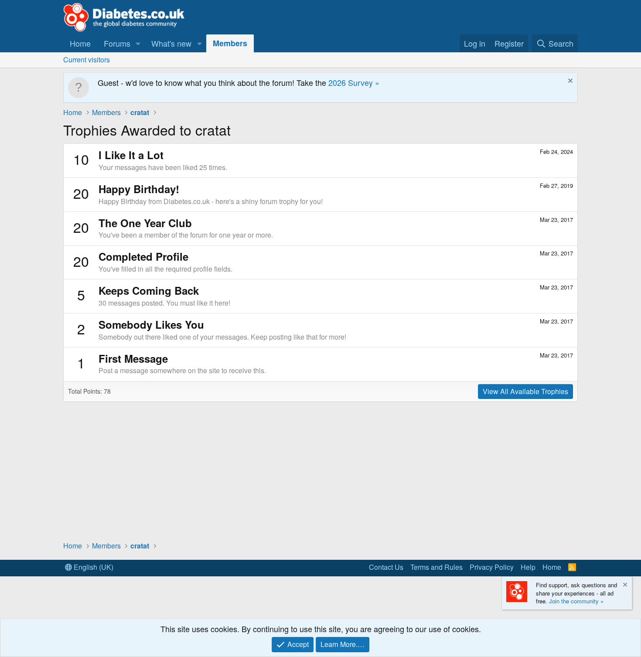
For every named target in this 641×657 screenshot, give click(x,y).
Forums (117, 43)
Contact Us (386, 567)
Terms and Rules (436, 567)
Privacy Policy (492, 567)
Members (230, 43)
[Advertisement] (320, 471)
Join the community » (576, 601)
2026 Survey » (353, 82)
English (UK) (92, 567)
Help (528, 567)
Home (80, 43)
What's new (171, 43)
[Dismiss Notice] (569, 81)
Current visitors (86, 59)
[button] (138, 43)
